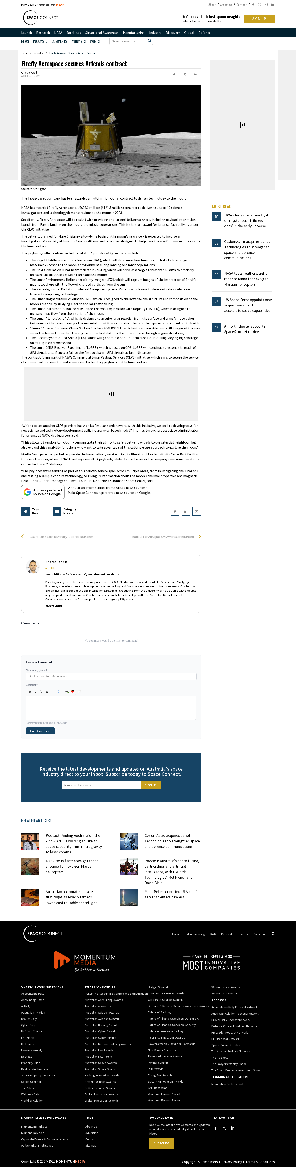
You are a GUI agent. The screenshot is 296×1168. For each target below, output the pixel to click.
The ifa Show (219, 1058)
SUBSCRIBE (161, 1143)
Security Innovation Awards (165, 1081)
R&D (213, 934)
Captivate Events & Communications (44, 1139)
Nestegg (27, 1056)
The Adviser (29, 1088)
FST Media (27, 1038)
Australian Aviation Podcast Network (235, 1014)
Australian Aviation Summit (102, 1019)
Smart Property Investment (39, 1075)
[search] (150, 41)
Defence (204, 32)
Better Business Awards (100, 1082)
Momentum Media (32, 1133)
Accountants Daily (32, 994)
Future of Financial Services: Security (172, 1025)
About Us (91, 1127)
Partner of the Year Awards (165, 1056)
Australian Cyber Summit (100, 1038)
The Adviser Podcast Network (230, 1051)
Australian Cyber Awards (100, 1031)
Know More (53, 606)
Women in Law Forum (225, 993)
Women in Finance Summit (165, 1100)
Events (95, 41)
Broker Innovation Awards (101, 1094)
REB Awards (155, 1069)
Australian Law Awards (99, 1050)
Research (43, 32)
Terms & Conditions (260, 1161)
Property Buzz (30, 1063)
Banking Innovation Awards (102, 1075)
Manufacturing (134, 32)
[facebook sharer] (174, 74)
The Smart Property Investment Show (235, 1070)
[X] (224, 1128)
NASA (58, 32)
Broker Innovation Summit (101, 1100)
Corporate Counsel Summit (165, 1000)
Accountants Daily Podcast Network (234, 1007)
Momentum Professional (227, 1084)
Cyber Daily (28, 1025)
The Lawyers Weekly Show (228, 1064)
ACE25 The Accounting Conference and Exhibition (116, 994)
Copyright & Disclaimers (200, 1161)
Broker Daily (29, 1019)
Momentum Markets (34, 1127)
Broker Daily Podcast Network (230, 1020)
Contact (241, 4)
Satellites (74, 32)
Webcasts (78, 41)
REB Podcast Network (225, 1039)
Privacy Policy (231, 1161)
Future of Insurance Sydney (166, 1031)
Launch (26, 32)
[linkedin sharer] (195, 74)
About (212, 4)
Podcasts (227, 934)
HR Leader (27, 1044)
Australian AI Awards (98, 1006)
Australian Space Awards (101, 1063)
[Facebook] (215, 1128)
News (25, 41)
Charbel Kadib (29, 72)
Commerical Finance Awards (166, 993)
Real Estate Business (34, 1069)
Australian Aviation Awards (102, 1012)
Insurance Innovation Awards (166, 1037)
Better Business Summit (100, 1088)
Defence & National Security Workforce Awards (178, 1006)
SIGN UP (259, 18)
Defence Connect (32, 1031)
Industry (155, 32)
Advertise (226, 4)
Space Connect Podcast (227, 1045)
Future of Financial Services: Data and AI (173, 1019)
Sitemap (90, 1145)
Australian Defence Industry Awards (108, 1044)
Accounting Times (32, 1000)
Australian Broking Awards (102, 1025)
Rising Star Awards (160, 1075)
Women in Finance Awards (165, 1094)
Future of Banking (159, 1012)
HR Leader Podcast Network (229, 1032)
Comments (59, 41)
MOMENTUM (51, 5)
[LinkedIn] (233, 1128)
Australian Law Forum (98, 1056)
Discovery (173, 32)
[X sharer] (184, 74)
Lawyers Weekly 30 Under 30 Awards (171, 1044)
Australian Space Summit (101, 1069)
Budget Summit (158, 987)
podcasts (40, 41)
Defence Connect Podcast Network (234, 1026)
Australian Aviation (33, 1012)
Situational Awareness (102, 32)
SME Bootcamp (158, 1088)
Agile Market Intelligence (37, 1145)
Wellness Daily (30, 1094)
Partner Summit (158, 1063)
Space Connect (31, 1082)
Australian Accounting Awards (104, 1000)
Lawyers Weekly (31, 1050)
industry (68, 513)
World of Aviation (32, 1100)
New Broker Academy (162, 1050)
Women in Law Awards (225, 987)
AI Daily (25, 1006)
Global (189, 32)
